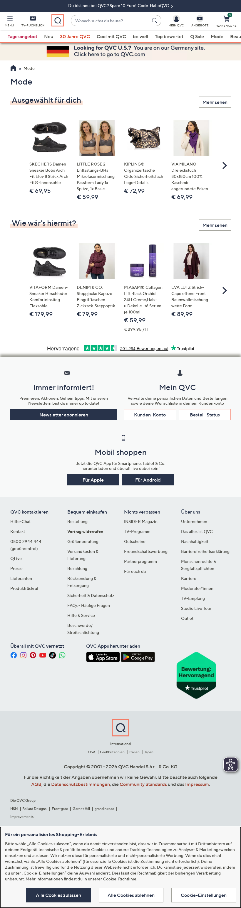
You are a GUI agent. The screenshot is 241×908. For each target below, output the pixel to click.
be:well (140, 36)
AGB (36, 784)
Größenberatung (82, 541)
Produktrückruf (24, 588)
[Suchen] (155, 20)
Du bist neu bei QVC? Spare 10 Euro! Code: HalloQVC (119, 5)
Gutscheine (134, 541)
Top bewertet (169, 36)
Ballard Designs (34, 808)
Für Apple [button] (93, 480)
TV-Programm (137, 531)
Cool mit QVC (111, 36)
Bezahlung (77, 568)
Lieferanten (21, 578)
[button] (9, 22)
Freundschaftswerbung (146, 551)
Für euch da (135, 571)
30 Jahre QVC (75, 36)
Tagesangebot (22, 36)
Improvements (22, 816)
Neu (48, 36)
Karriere (188, 578)
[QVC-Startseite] (13, 68)
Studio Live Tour (196, 608)
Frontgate (60, 808)
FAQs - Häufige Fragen (88, 605)
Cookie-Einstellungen (204, 895)
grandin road (104, 808)
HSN (14, 808)
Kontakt (17, 531)
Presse (16, 568)
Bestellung (77, 521)
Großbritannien (112, 752)
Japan (148, 752)
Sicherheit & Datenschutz (90, 595)
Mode (217, 36)
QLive (16, 558)
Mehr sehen (214, 102)
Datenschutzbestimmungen (80, 784)
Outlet (187, 618)
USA (92, 752)
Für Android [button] (148, 480)
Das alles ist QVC (197, 531)
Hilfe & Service (81, 615)
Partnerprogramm (140, 561)
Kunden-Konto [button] (150, 415)
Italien (134, 752)
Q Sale (197, 36)
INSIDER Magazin (141, 521)
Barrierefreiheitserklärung (205, 551)
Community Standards (143, 784)
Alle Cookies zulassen (58, 895)
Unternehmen (194, 521)
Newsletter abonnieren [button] (63, 415)
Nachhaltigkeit (194, 541)
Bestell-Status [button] (205, 415)
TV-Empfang (193, 598)
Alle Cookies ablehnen (131, 895)
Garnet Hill (81, 808)
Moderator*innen (197, 588)
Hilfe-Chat (20, 521)
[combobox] (110, 20)
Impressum (197, 784)
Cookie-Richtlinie (119, 878)
